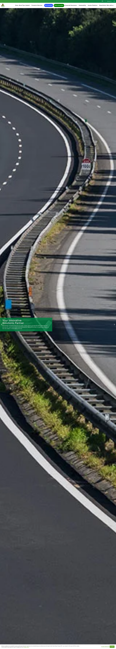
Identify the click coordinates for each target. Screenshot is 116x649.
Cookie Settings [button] (105, 646)
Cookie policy (26, 647)
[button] (25, 5)
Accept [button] (112, 646)
